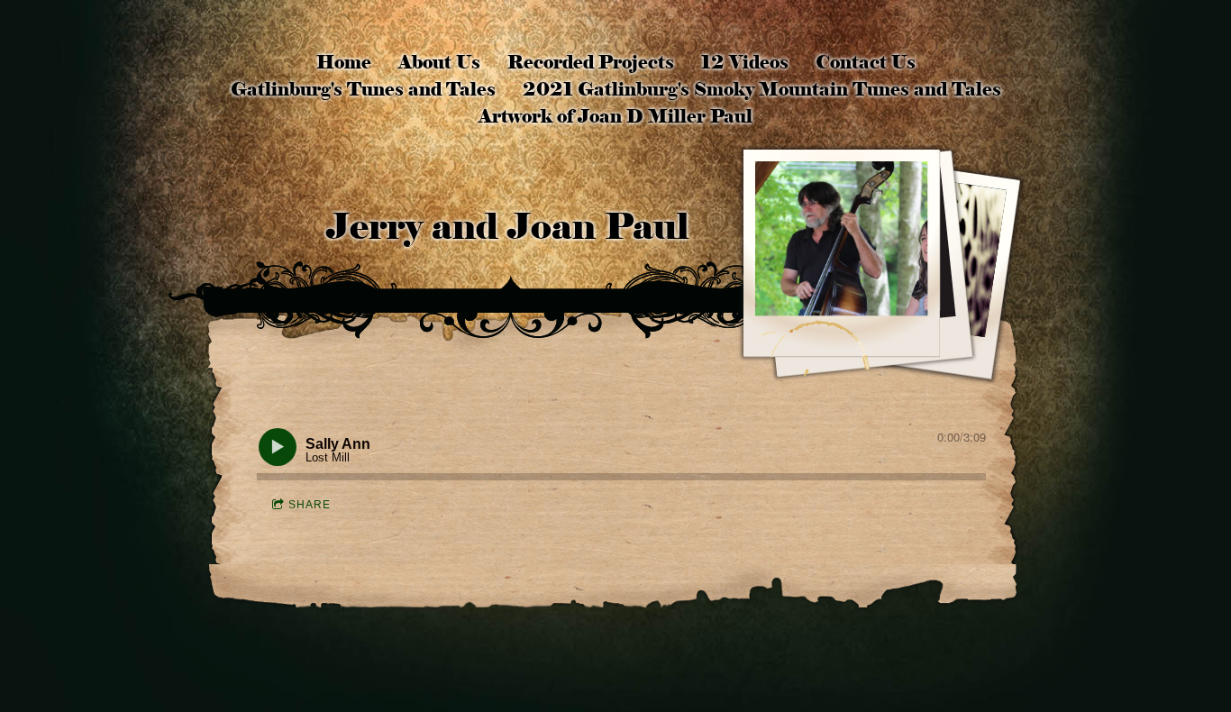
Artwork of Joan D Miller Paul (615, 116)
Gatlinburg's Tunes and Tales (363, 89)
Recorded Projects (590, 62)
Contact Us (866, 62)
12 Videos (745, 62)
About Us (439, 62)
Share (309, 504)
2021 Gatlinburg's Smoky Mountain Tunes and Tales (762, 89)
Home (343, 62)
